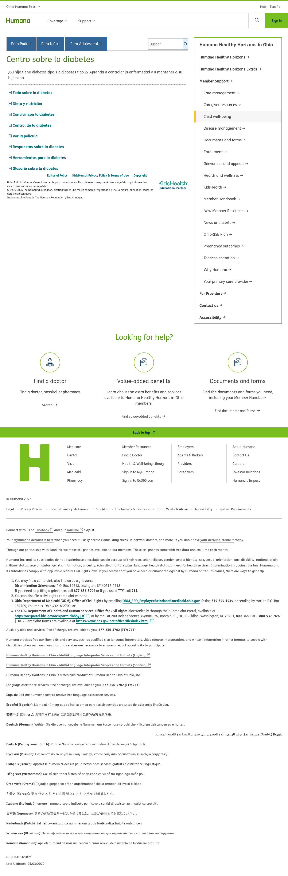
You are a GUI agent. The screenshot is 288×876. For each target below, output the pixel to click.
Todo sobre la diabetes (32, 92)
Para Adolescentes (86, 43)
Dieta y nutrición (27, 103)
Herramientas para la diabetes (39, 157)
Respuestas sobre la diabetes (38, 146)
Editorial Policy (57, 175)
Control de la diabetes (32, 125)
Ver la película (25, 136)
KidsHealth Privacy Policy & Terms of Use (100, 175)
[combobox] (168, 44)
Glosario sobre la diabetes (35, 168)
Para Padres (21, 43)
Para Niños (50, 43)
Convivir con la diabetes (34, 114)
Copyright (140, 175)
